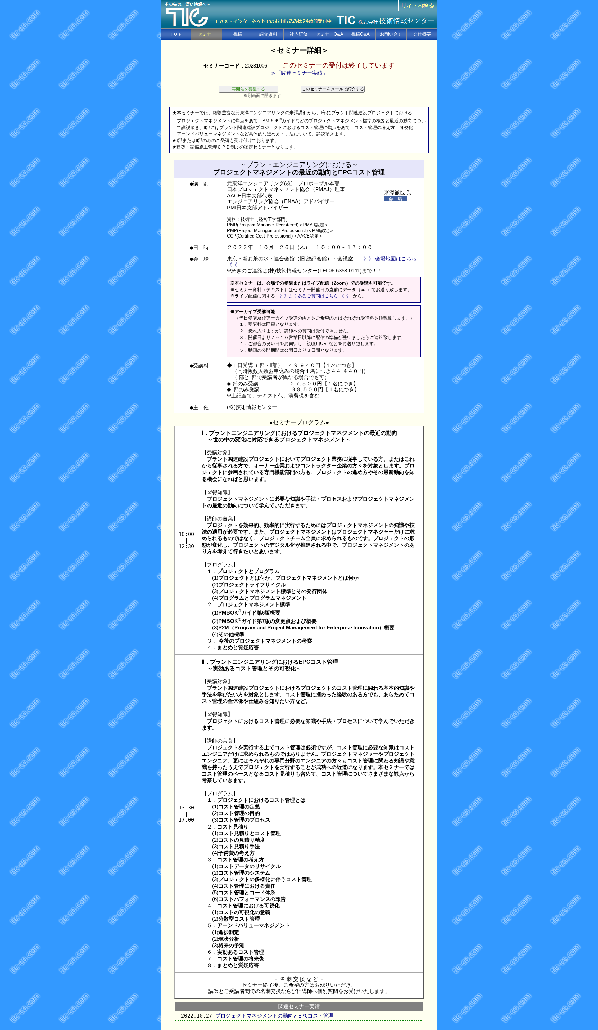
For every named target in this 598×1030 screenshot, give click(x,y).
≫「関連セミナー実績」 (299, 73)
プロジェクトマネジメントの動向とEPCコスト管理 (274, 1016)
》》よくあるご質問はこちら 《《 (314, 295)
